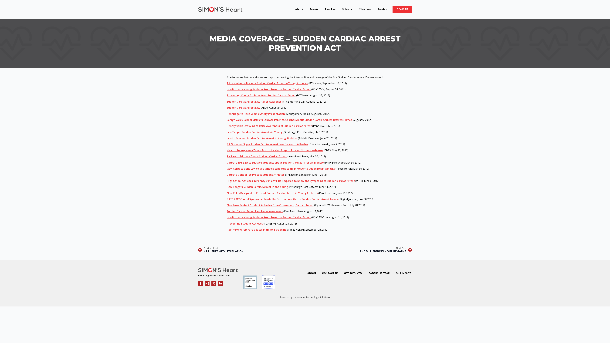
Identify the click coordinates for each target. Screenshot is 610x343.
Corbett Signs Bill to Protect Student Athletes (256, 174)
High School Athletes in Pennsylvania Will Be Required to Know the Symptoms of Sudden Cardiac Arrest (291, 181)
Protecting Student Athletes (245, 223)
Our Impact (403, 273)
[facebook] (200, 283)
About (299, 9)
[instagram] (207, 283)
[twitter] (213, 283)
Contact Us (330, 273)
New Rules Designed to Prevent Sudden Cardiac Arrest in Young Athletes (272, 193)
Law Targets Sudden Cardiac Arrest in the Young (257, 187)
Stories (382, 9)
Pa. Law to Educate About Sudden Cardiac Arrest (257, 156)
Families (330, 9)
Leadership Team (378, 273)
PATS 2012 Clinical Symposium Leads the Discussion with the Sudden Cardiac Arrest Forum (282, 199)
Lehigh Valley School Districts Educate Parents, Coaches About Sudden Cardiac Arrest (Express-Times (289, 120)
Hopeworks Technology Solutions (311, 297)
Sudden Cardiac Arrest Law (243, 107)
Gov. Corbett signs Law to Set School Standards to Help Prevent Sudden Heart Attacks (281, 168)
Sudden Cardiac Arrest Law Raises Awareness (255, 101)
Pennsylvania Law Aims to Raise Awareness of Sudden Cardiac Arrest (269, 126)
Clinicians (365, 9)
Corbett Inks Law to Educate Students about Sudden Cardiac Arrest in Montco (275, 162)
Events (314, 9)
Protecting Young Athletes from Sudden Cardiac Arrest (261, 95)
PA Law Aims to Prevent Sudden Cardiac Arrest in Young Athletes (267, 83)
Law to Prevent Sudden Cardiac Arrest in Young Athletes (262, 138)
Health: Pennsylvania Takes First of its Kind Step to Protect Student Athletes (275, 150)
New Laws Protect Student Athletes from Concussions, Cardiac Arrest (270, 205)
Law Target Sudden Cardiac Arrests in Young (254, 132)
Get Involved (353, 273)
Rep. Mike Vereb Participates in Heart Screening (256, 229)
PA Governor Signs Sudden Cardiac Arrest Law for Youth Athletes (267, 144)
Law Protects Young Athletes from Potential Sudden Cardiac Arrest (269, 89)
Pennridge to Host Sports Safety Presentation (256, 114)
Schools (347, 9)
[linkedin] (220, 283)
